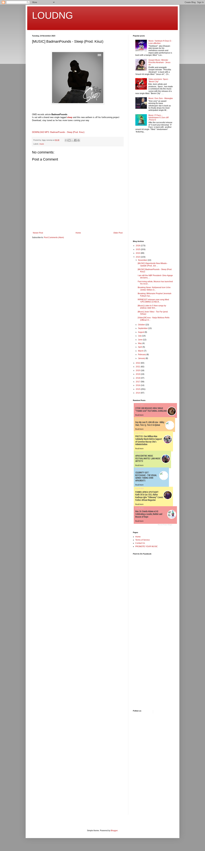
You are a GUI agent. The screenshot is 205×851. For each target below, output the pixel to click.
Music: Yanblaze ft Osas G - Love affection (160, 42)
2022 (138, 363)
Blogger (114, 830)
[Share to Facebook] (75, 140)
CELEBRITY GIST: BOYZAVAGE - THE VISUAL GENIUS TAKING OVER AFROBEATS (146, 476)
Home (78, 233)
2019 (138, 374)
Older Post (118, 233)
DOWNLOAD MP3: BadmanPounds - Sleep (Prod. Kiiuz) (58, 132)
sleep (69, 117)
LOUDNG (52, 15)
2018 (138, 378)
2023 (138, 257)
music (41, 144)
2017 (138, 382)
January (142, 358)
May (140, 343)
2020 (138, 370)
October (141, 325)
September (143, 328)
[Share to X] (72, 140)
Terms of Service (142, 540)
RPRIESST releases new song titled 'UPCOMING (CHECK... (153, 300)
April (140, 347)
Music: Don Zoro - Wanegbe (160, 98)
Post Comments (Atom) (54, 237)
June (140, 340)
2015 (138, 389)
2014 (138, 393)
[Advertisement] (142, 187)
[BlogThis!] (69, 140)
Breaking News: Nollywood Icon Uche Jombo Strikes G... (154, 288)
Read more (139, 415)
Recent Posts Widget (165, 525)
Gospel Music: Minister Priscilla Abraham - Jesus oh (159, 62)
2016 (138, 385)
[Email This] (66, 140)
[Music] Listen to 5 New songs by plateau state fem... (152, 307)
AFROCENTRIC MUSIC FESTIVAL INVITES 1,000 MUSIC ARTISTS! (148, 458)
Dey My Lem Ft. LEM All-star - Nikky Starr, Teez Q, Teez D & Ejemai (149, 423)
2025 (138, 249)
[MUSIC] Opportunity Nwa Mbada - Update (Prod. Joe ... (153, 264)
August (141, 332)
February (142, 354)
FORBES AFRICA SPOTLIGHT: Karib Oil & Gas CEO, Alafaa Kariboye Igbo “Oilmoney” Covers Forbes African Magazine (149, 496)
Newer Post (38, 233)
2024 (138, 253)
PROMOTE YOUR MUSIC (146, 546)
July (140, 336)
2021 (138, 367)
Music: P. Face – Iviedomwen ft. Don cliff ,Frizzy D (158, 117)
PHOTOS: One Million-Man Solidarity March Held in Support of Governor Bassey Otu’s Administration (148, 440)
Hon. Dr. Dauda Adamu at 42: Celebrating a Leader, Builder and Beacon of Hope (148, 514)
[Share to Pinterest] (78, 140)
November (143, 260)
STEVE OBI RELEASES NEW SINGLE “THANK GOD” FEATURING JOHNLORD (151, 409)
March (141, 351)
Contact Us (140, 543)
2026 (138, 245)
